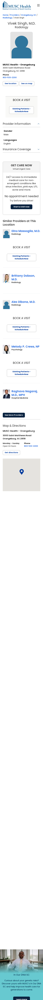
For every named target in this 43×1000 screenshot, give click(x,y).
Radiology (7, 17)
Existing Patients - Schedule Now (22, 257)
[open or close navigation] (38, 5)
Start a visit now (21, 206)
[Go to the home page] (17, 5)
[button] (10, 83)
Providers (14, 15)
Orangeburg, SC (28, 15)
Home (5, 15)
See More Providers (14, 415)
